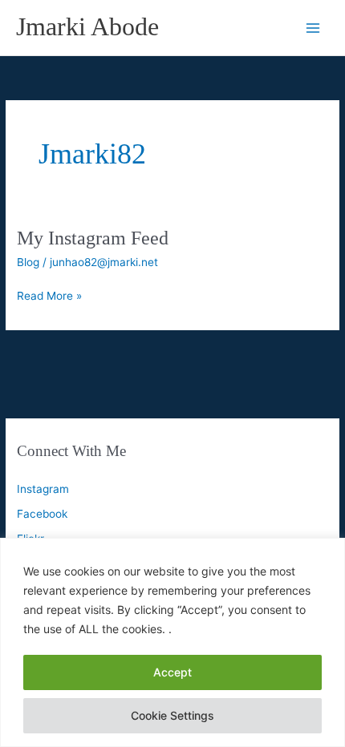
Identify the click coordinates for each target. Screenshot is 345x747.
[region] (172, 642)
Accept (172, 672)
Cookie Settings (172, 715)
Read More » (49, 297)
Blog (28, 262)
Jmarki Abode (87, 27)
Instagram (43, 489)
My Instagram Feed (92, 238)
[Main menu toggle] (313, 27)
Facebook (42, 513)
